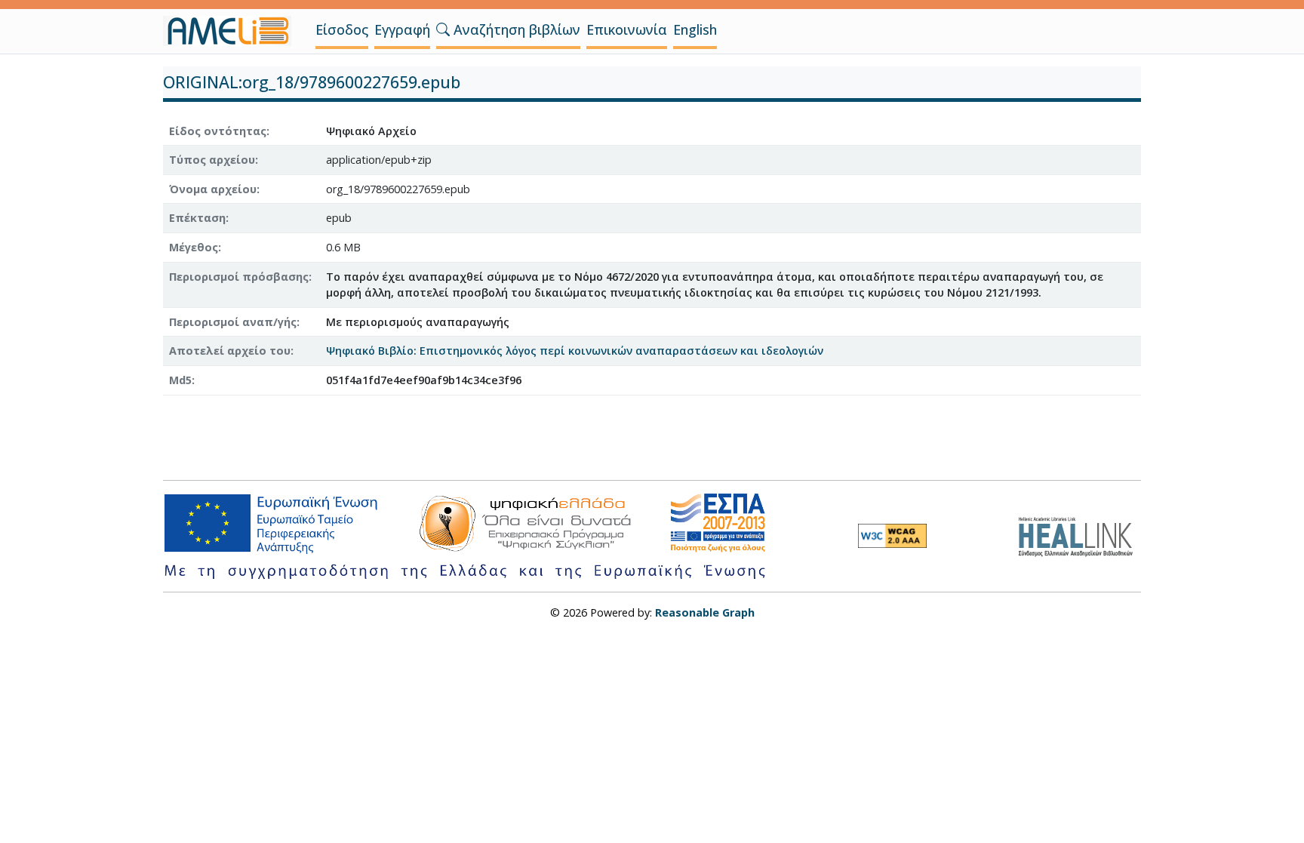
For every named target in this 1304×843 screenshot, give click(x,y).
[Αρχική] (233, 31)
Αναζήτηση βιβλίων (515, 29)
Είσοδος (341, 29)
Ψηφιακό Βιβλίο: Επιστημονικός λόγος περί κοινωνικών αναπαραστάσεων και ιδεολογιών (574, 350)
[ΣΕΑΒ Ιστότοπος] (1079, 535)
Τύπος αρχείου (212, 159)
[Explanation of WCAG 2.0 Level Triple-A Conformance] (892, 536)
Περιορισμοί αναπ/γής (233, 322)
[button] (443, 29)
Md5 (180, 380)
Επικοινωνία (626, 29)
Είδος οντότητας (217, 131)
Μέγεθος (193, 247)
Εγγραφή (402, 29)
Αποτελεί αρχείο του (230, 350)
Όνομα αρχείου (213, 189)
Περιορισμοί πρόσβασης (239, 276)
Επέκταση (197, 218)
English (695, 29)
